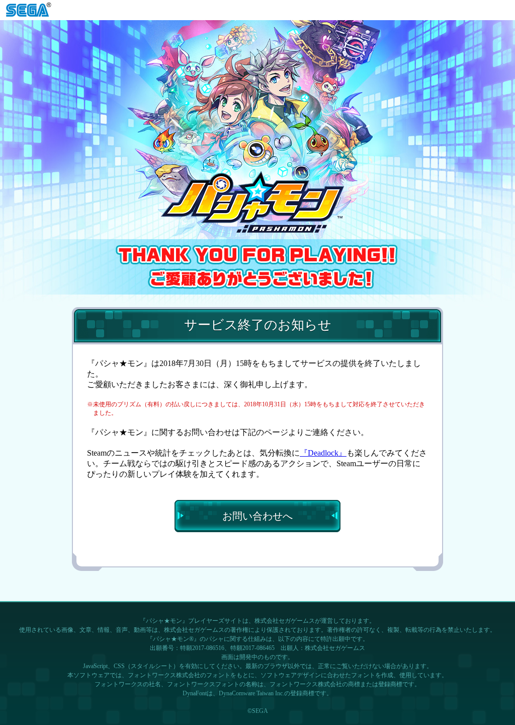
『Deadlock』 (323, 453)
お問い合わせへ (257, 516)
